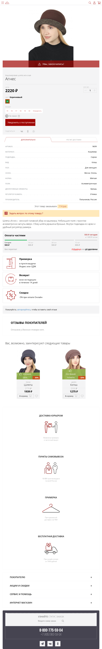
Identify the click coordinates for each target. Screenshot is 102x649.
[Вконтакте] (21, 131)
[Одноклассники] (28, 131)
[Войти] (94, 3)
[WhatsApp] (34, 131)
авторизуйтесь (24, 309)
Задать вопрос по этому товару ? (26, 213)
